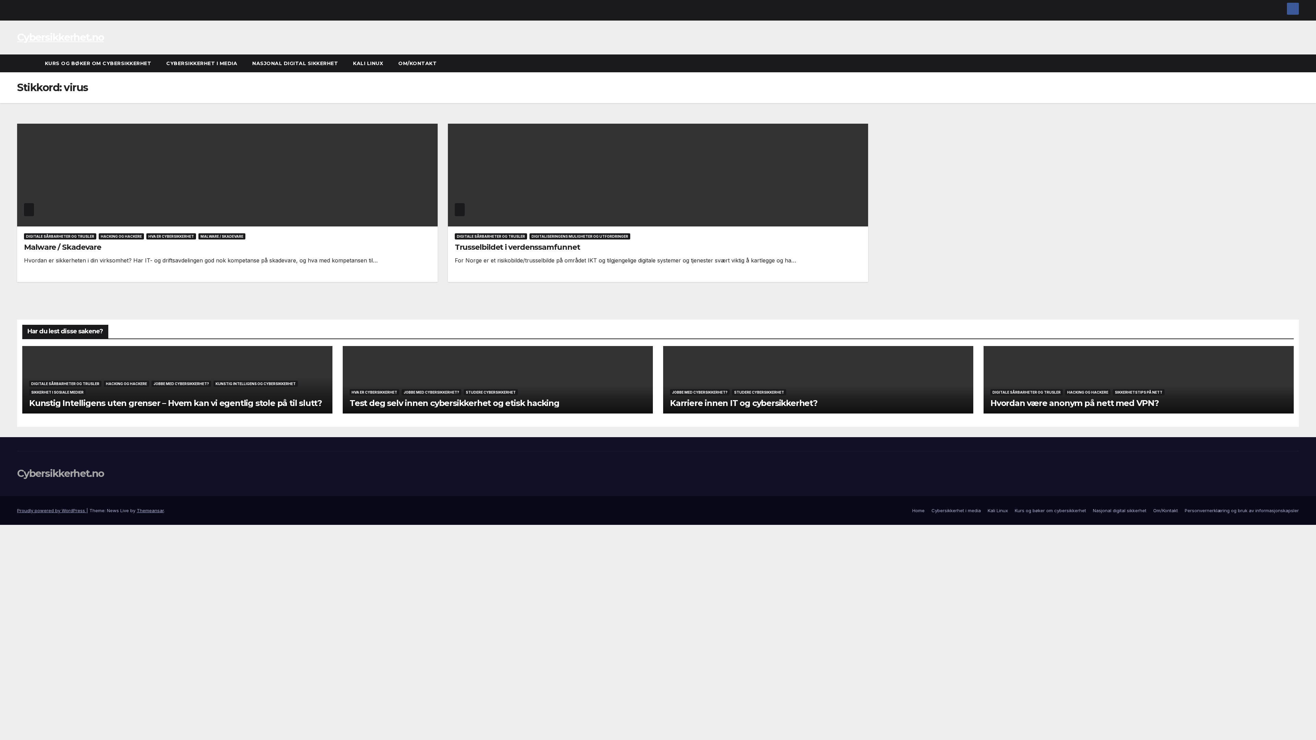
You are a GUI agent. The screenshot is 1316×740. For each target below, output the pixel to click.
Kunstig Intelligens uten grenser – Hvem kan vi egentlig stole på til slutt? (175, 403)
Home (918, 510)
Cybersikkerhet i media (201, 63)
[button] (1294, 63)
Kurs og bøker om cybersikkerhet (98, 63)
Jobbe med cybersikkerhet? (181, 384)
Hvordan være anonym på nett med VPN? (1074, 403)
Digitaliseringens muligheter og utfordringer (580, 236)
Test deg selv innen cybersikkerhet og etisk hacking (454, 403)
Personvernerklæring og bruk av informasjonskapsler (1242, 510)
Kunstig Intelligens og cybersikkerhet (256, 384)
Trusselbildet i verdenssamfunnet (517, 247)
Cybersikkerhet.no (60, 37)
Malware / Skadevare (221, 236)
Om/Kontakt (417, 63)
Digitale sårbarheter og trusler (60, 236)
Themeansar (150, 510)
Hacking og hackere (121, 236)
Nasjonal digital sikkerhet (295, 63)
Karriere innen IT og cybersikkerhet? (743, 403)
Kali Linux (368, 63)
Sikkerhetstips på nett (1138, 392)
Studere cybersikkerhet (491, 392)
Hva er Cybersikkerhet (171, 236)
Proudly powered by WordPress (51, 510)
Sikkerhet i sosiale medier (57, 392)
